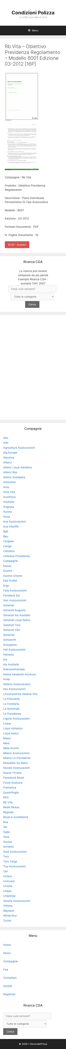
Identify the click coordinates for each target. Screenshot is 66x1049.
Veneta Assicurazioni (16, 901)
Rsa (5, 822)
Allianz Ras (10, 472)
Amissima (9, 482)
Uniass (7, 876)
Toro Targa (10, 861)
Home (7, 944)
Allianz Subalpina (14, 477)
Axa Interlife (11, 526)
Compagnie (10, 561)
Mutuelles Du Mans (15, 763)
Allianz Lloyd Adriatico (17, 467)
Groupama (10, 644)
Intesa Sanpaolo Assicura (19, 674)
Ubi (5, 871)
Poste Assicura (12, 782)
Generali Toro (12, 625)
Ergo (6, 585)
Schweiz (8, 846)
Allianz (7, 462)
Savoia (7, 841)
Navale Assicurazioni (16, 767)
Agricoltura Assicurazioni (19, 447)
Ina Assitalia (11, 664)
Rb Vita (8, 802)
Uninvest (9, 881)
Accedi (7, 986)
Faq (5, 969)
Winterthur (10, 915)
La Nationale (11, 708)
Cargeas (8, 541)
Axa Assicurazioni (14, 521)
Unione (7, 886)
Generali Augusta (14, 610)
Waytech (8, 910)
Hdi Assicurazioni (14, 649)
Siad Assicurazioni (15, 851)
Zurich (7, 920)
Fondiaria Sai (11, 595)
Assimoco (9, 497)
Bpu (5, 536)
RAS (6, 797)
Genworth (9, 639)
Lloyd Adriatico (13, 728)
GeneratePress (38, 1043)
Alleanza (8, 457)
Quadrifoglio (11, 792)
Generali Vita (11, 629)
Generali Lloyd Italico (16, 620)
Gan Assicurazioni (14, 600)
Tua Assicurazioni (14, 866)
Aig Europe (10, 452)
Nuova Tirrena (12, 772)
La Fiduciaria (11, 698)
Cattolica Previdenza (16, 556)
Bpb (5, 531)
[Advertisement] (33, 366)
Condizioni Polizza (33, 13)
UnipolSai (9, 896)
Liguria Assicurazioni (16, 718)
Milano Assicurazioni (16, 753)
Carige (7, 546)
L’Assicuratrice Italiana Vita (20, 694)
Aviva (6, 516)
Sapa (6, 832)
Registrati (9, 994)
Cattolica (9, 551)
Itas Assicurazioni (14, 689)
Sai (5, 827)
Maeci (7, 738)
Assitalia (8, 501)
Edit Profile (10, 580)
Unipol (7, 891)
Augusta (8, 506)
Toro (6, 856)
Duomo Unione (12, 575)
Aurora (7, 511)
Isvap (6, 679)
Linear (7, 723)
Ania (6, 487)
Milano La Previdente (16, 758)
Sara (6, 836)
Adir (5, 442)
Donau (7, 566)
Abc (5, 437)
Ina (5, 659)
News (7, 953)
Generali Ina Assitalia (16, 615)
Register (8, 812)
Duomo (7, 570)
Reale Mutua (11, 807)
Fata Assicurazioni (15, 590)
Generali (8, 605)
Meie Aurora (11, 748)
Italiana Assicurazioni (16, 684)
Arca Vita (9, 492)
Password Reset (13, 777)
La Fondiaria (11, 703)
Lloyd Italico (11, 733)
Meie (6, 743)
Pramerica (9, 787)
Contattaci (9, 977)
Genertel (8, 635)
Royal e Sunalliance (15, 817)
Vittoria (7, 905)
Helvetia (8, 654)
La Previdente (12, 713)
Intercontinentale (14, 669)
